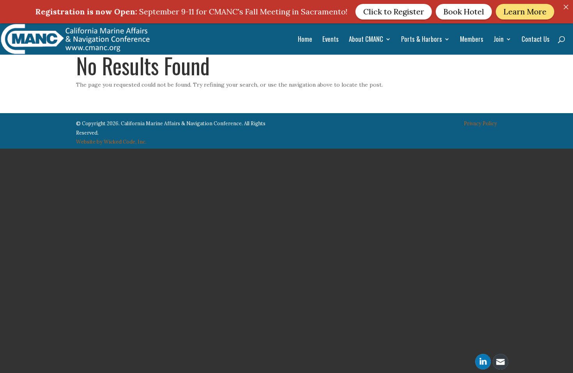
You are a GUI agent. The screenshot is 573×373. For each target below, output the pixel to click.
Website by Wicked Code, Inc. (111, 142)
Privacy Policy (480, 123)
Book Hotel (449, 11)
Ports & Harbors (421, 40)
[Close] (566, 7)
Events (330, 40)
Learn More (510, 11)
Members (471, 40)
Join (498, 40)
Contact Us (536, 40)
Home (305, 40)
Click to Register (378, 11)
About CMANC (366, 40)
